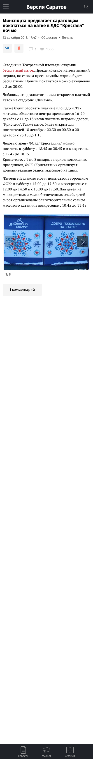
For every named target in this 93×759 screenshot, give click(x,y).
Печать (67, 38)
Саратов (46, 7)
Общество (49, 38)
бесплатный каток (18, 70)
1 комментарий (22, 289)
